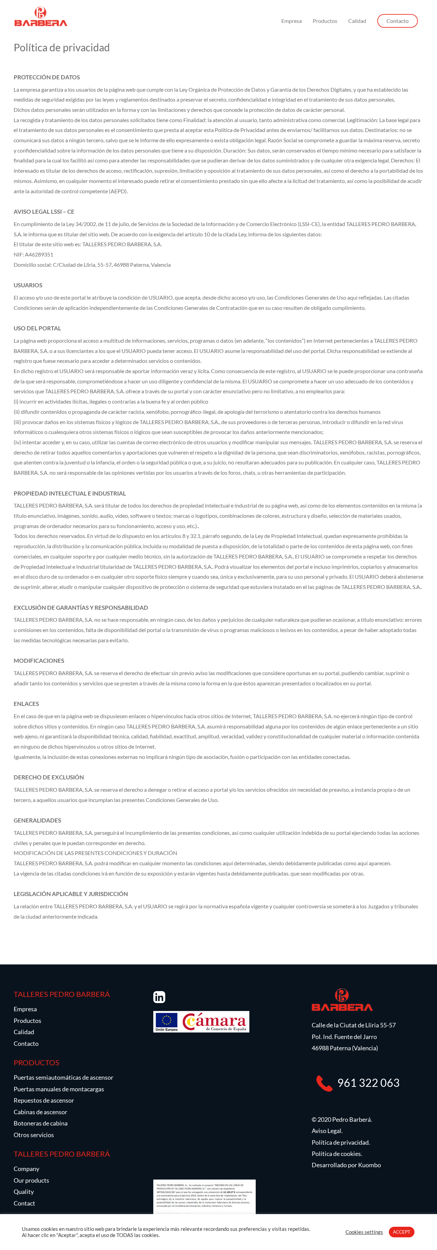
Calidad (357, 20)
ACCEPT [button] (401, 1232)
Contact (24, 1203)
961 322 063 (368, 1082)
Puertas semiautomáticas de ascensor (63, 1077)
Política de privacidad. (341, 1142)
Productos (325, 20)
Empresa (291, 20)
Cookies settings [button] (364, 1232)
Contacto (26, 1043)
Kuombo (369, 1165)
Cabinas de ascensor (40, 1112)
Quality (24, 1191)
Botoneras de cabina (41, 1123)
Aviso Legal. (327, 1130)
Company (26, 1168)
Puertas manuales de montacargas (59, 1089)
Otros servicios (34, 1135)
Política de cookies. (337, 1153)
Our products (31, 1180)
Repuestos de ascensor (44, 1100)
